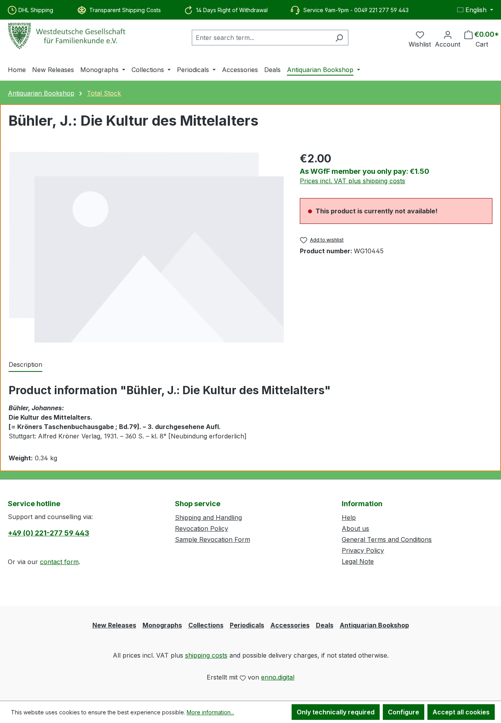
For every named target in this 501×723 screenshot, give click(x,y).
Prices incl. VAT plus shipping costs (352, 181)
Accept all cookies (461, 712)
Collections (205, 625)
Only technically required (336, 712)
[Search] (339, 37)
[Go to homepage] (66, 36)
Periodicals (247, 625)
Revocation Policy (201, 528)
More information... (210, 712)
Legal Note (358, 561)
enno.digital (277, 677)
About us (355, 528)
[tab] (25, 365)
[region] (146, 247)
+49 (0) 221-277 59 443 (48, 533)
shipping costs (206, 655)
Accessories (290, 625)
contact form (59, 562)
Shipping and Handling (208, 517)
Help (349, 517)
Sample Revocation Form (212, 539)
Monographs (162, 625)
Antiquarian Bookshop (374, 625)
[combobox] (261, 37)
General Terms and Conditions (387, 539)
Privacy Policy (363, 550)
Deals (324, 625)
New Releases (114, 625)
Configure (403, 712)
